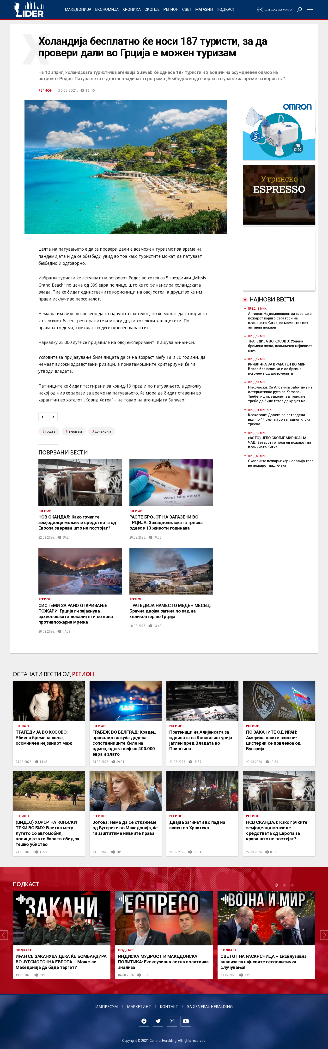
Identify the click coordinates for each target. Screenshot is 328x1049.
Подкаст (226, 9)
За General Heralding (210, 1006)
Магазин (204, 9)
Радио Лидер (29, 9)
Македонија (78, 9)
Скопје (152, 9)
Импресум (106, 1006)
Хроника (131, 9)
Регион (170, 9)
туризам (75, 431)
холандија (103, 431)
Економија (107, 9)
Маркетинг (139, 1006)
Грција (50, 431)
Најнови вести (271, 299)
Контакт (169, 1006)
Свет (186, 9)
